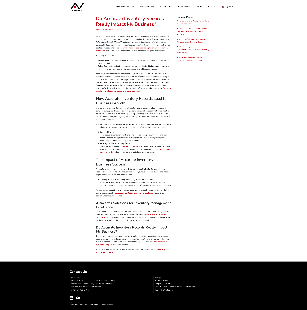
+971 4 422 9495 (81, 290)
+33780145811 (165, 290)
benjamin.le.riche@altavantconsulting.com (177, 287)
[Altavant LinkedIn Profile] (71, 298)
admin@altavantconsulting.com (88, 287)
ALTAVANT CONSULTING (90, 305)
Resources (183, 7)
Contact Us (78, 271)
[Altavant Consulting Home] (77, 7)
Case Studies (166, 7)
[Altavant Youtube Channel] (78, 298)
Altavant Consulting (125, 7)
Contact (211, 7)
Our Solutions (146, 7)
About (198, 7)
